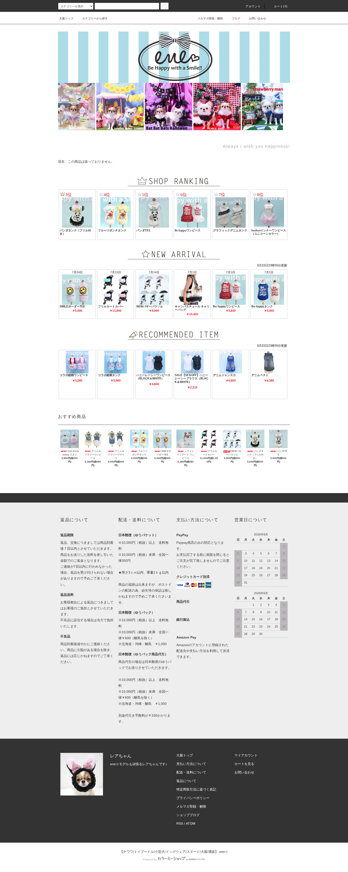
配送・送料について (191, 772)
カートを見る (244, 764)
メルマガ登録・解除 (210, 18)
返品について (186, 781)
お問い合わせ (257, 18)
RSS (179, 823)
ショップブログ (188, 815)
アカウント (253, 6)
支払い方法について (191, 764)
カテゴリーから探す (95, 18)
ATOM (190, 823)
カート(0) (281, 6)
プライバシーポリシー (193, 798)
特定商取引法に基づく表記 (196, 789)
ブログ (236, 18)
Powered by (150, 859)
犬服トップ (66, 18)
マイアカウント (246, 755)
